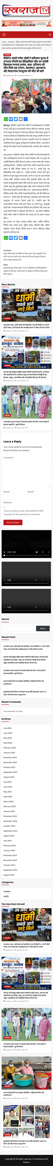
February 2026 (9, 748)
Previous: (24, 255)
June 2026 (7, 733)
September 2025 (10, 772)
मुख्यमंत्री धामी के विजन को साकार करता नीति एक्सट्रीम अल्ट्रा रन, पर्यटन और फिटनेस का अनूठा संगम (25, 693)
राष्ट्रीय (6, 896)
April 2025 (7, 796)
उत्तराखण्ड (7, 55)
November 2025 (10, 762)
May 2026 (7, 738)
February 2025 (9, 806)
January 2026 (9, 752)
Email (31, 491)
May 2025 (7, 792)
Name (7, 491)
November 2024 (10, 821)
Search (5, 619)
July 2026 (7, 728)
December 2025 (10, 757)
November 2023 (10, 860)
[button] (4, 34)
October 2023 (9, 865)
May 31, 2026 (21, 428)
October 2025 (9, 767)
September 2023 (10, 870)
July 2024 (7, 840)
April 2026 (7, 743)
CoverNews (38, 1159)
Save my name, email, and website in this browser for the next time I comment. (23, 512)
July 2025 (7, 782)
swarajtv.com (10, 75)
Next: (25, 270)
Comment (8, 457)
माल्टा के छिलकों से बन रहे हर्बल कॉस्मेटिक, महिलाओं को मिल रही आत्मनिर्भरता (23, 682)
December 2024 (10, 816)
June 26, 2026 (21, 381)
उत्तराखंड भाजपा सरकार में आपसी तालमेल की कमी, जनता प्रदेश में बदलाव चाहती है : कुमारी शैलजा (24, 671)
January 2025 (9, 811)
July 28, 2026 (21, 331)
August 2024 (8, 836)
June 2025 (7, 787)
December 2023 (10, 855)
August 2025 (8, 777)
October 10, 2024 (23, 75)
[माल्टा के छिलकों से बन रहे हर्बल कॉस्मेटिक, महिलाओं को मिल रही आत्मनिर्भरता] (27, 1073)
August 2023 (8, 875)
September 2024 (10, 831)
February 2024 (9, 845)
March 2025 (8, 801)
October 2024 (9, 826)
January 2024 (9, 850)
